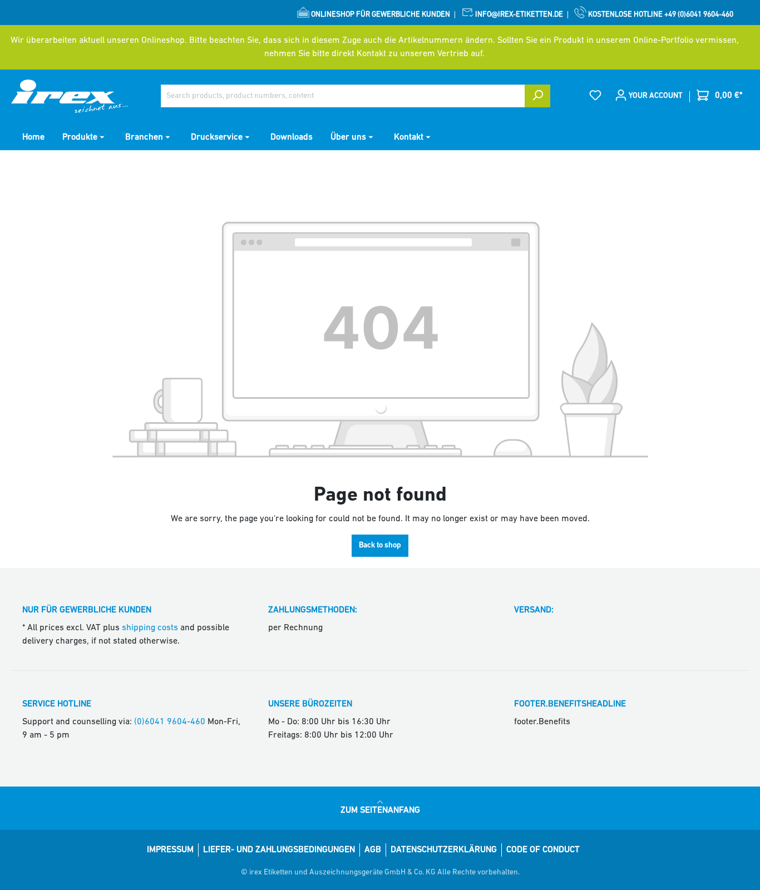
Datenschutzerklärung (444, 850)
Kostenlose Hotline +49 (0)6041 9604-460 (659, 14)
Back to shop (380, 545)
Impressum (170, 850)
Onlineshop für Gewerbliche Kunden (379, 14)
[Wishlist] (595, 96)
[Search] (537, 96)
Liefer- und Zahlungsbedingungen (279, 850)
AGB (372, 850)
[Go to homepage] (69, 96)
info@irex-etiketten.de (518, 14)
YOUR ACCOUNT (655, 96)
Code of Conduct (543, 850)
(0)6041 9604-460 (169, 722)
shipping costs (150, 628)
